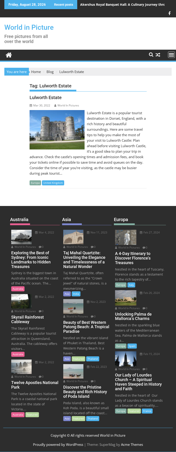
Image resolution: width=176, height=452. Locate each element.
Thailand (93, 358)
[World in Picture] (9, 54)
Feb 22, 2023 (98, 367)
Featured (32, 414)
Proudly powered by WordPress (58, 444)
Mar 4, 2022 (46, 232)
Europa (35, 182)
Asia (67, 293)
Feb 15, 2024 (151, 354)
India (76, 293)
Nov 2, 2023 (98, 302)
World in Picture (29, 27)
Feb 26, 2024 (151, 293)
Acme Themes (132, 444)
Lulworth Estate (46, 97)
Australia (18, 288)
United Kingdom (53, 182)
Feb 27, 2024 (151, 232)
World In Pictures (68, 105)
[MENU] (171, 54)
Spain (132, 346)
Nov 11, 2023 (98, 232)
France (147, 411)
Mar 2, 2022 (46, 297)
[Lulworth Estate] (57, 113)
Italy (131, 285)
